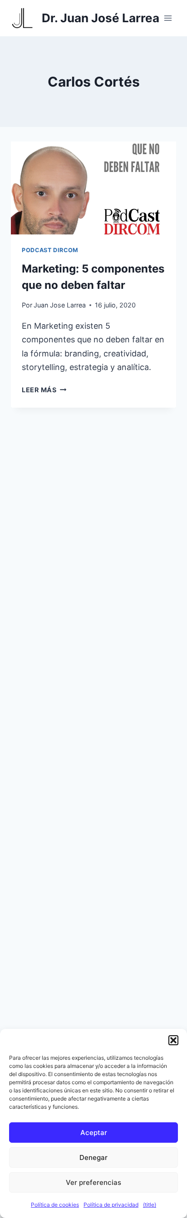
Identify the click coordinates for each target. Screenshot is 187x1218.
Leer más (44, 390)
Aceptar (93, 1132)
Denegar (93, 1157)
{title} (149, 1204)
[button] (173, 1040)
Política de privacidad (111, 1204)
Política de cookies (55, 1204)
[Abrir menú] (167, 18)
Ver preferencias (93, 1182)
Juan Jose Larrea (60, 305)
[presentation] (93, 187)
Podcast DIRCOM (50, 250)
